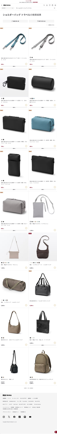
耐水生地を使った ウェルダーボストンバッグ (40, 301)
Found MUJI (25, 401)
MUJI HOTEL (37, 401)
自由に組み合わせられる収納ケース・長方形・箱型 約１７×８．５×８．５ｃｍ (14, 224)
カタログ (10, 404)
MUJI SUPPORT (23, 398)
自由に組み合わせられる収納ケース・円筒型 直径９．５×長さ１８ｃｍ (42, 101)
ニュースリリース (6, 407)
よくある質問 (35, 398)
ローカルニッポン (15, 398)
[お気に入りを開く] (49, 4)
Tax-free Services (37, 404)
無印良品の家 (5, 401)
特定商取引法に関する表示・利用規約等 (10, 408)
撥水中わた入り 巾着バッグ (7, 379)
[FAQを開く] (52, 4)
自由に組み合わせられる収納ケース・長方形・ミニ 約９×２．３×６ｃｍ (14, 101)
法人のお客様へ (30, 404)
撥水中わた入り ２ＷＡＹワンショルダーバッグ (11, 340)
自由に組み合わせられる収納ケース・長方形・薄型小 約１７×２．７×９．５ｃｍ (14, 142)
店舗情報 (4, 398)
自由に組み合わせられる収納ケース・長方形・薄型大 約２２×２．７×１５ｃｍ (43, 182)
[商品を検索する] (44, 4)
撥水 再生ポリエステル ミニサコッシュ (39, 223)
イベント (9, 398)
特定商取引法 (23, 411)
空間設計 (29, 398)
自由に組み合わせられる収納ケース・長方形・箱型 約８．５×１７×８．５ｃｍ (43, 141)
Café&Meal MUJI (12, 401)
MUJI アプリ (5, 404)
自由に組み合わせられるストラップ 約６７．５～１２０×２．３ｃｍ (14, 58)
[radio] (30, 57)
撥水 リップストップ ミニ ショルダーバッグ (40, 264)
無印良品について (27, 407)
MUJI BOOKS (31, 401)
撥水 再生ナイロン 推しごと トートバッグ (40, 340)
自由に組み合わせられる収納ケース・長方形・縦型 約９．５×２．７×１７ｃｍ (14, 183)
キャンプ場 (19, 401)
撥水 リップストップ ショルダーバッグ (10, 302)
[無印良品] (7, 395)
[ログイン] (47, 4)
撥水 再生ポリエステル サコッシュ (9, 264)
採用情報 (12, 407)
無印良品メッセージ (19, 407)
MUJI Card (16, 404)
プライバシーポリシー (7, 411)
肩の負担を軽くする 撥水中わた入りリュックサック (41, 379)
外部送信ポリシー (16, 411)
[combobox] (7, 8)
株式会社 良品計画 (36, 407)
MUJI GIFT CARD (22, 404)
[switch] (26, 64)
